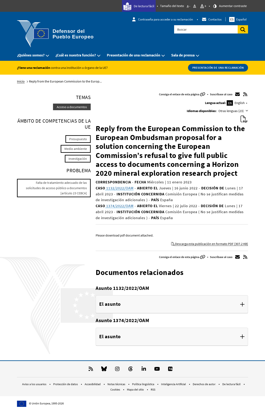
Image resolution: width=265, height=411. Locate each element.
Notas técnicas (116, 384)
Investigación (78, 159)
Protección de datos (65, 384)
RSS (153, 389)
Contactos (215, 19)
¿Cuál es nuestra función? (75, 55)
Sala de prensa (183, 55)
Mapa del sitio (136, 389)
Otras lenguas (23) (231, 111)
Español (238, 19)
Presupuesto (78, 139)
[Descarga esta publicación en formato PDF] (244, 119)
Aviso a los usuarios (34, 384)
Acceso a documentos (72, 107)
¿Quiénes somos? (31, 55)
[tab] (172, 304)
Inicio (21, 81)
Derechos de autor (204, 384)
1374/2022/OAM (119, 205)
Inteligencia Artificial (174, 384)
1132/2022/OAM (119, 188)
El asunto (110, 304)
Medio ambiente (75, 149)
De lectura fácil (143, 6)
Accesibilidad (93, 384)
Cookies (115, 389)
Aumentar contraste (232, 6)
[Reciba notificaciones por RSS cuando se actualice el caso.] (245, 94)
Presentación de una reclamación (133, 55)
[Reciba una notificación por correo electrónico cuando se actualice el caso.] (237, 94)
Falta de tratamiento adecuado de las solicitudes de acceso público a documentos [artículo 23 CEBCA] (56, 187)
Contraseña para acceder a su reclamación (165, 19)
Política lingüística (143, 384)
